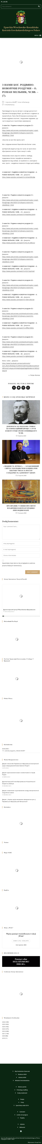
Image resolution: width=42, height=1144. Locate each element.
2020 (3, 1036)
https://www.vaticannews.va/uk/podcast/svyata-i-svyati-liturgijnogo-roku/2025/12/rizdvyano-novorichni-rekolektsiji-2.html (20, 230)
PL (2, 2)
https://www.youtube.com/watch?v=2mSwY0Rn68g (18, 177)
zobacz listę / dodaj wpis (21, 940)
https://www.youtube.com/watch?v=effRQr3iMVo (18, 328)
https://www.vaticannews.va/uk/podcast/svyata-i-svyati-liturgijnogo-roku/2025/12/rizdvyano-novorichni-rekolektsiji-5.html (20, 316)
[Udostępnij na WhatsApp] (28, 388)
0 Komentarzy (9, 105)
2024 (3, 1027)
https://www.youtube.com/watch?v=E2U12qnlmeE (18, 271)
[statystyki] (21, 1131)
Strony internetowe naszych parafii (15, 579)
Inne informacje (23, 102)
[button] (36, 35)
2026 (3, 1022)
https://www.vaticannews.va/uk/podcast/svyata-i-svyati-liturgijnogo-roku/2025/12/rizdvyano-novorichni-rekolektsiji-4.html (20, 287)
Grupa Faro (38, 1142)
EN (6, 2)
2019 (3, 1038)
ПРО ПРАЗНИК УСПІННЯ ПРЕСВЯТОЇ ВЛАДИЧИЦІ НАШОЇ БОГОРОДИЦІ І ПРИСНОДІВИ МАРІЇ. (21, 508)
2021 (3, 1033)
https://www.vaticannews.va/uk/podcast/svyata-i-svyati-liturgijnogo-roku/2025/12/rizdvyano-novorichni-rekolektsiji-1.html (20, 202)
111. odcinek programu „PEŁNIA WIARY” (13, 751)
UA (4, 2)
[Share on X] (14, 388)
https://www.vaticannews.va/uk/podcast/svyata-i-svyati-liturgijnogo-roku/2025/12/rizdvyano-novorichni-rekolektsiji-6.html (20, 344)
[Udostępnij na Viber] (23, 388)
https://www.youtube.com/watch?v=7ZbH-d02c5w (18, 300)
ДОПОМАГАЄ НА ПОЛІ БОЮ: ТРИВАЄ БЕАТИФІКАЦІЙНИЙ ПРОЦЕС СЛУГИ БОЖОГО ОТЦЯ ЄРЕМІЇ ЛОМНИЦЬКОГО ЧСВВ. (21, 429)
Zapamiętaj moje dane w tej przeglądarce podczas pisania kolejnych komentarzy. (18, 564)
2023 (3, 1029)
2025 (3, 1024)
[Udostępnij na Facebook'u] (19, 388)
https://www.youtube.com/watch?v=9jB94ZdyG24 (18, 356)
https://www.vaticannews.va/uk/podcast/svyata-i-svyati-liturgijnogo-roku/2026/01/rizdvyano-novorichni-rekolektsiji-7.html (20, 132)
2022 (3, 1031)
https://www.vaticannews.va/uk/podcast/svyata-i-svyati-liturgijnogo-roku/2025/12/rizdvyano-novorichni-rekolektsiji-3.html (20, 259)
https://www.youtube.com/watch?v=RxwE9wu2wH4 (18, 214)
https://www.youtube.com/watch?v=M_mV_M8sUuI (18, 243)
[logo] (21, 17)
